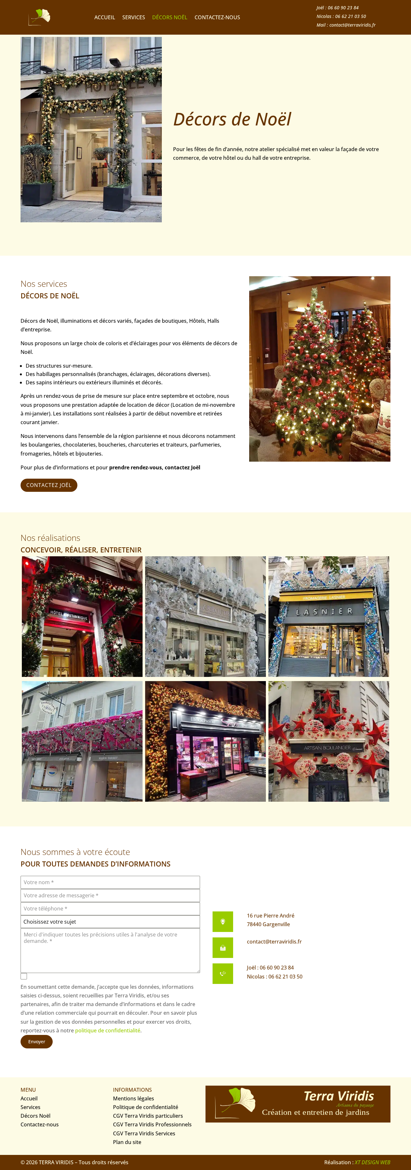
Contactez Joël (49, 485)
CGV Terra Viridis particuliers (148, 1115)
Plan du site (127, 1142)
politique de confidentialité (107, 1030)
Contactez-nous (217, 18)
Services (133, 18)
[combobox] (110, 921)
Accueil (104, 18)
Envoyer (36, 1041)
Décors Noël (170, 18)
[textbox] (110, 922)
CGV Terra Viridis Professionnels (152, 1124)
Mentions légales (133, 1098)
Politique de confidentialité (145, 1107)
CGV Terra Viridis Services (144, 1133)
